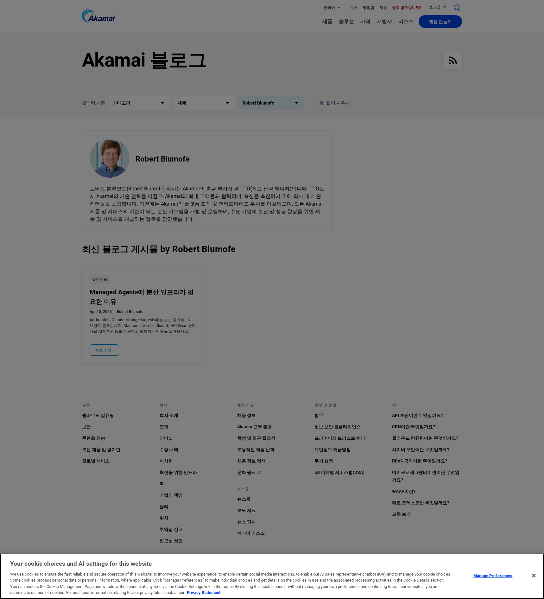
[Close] (534, 576)
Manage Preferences (492, 575)
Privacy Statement (203, 592)
